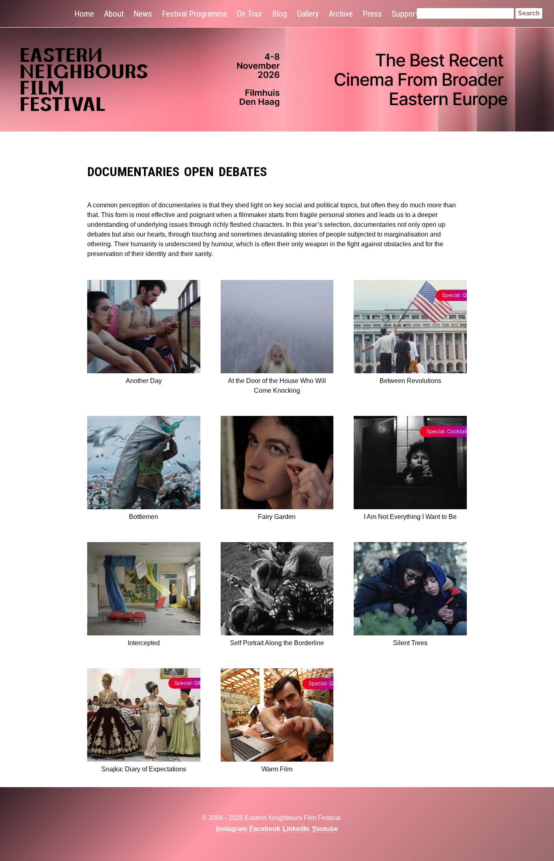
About (114, 14)
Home (84, 14)
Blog (279, 14)
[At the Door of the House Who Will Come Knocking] (277, 328)
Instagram (231, 828)
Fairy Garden (277, 516)
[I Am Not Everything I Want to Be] (410, 464)
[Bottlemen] (143, 464)
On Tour (249, 14)
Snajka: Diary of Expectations (143, 769)
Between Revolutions (410, 380)
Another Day (144, 380)
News (142, 14)
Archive (341, 14)
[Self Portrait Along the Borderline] (277, 590)
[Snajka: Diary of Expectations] (143, 716)
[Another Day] (143, 328)
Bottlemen (143, 516)
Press (372, 14)
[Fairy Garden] (277, 464)
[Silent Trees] (410, 590)
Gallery (308, 14)
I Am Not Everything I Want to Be (410, 516)
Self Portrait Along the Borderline (277, 642)
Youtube (325, 828)
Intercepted (144, 642)
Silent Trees (410, 642)
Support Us (410, 14)
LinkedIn (296, 828)
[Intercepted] (143, 590)
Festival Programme (194, 14)
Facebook (264, 828)
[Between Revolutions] (410, 328)
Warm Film (277, 769)
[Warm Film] (277, 716)
